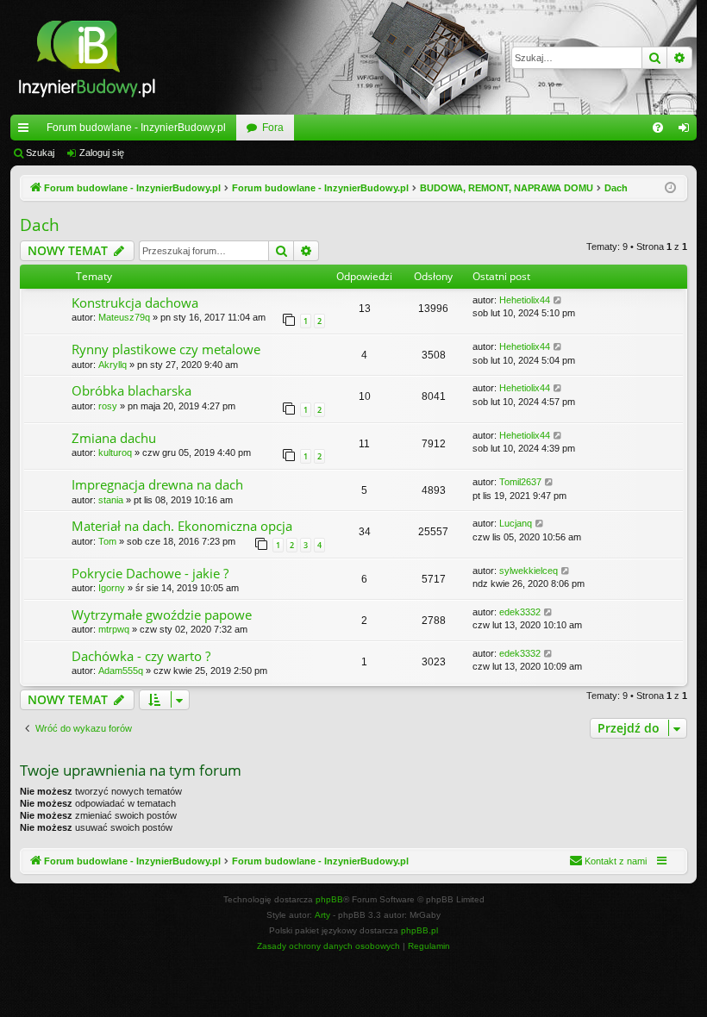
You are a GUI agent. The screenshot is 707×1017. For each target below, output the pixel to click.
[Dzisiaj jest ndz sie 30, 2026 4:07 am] (670, 188)
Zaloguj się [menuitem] (687, 131)
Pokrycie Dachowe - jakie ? (150, 573)
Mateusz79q (124, 317)
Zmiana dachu (114, 437)
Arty (322, 915)
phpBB (329, 899)
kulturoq (115, 452)
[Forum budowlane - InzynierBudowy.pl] (86, 57)
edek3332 (520, 612)
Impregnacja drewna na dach (157, 484)
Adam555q (120, 670)
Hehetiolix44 (524, 300)
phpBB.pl (419, 930)
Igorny (111, 588)
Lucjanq (515, 523)
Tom (107, 541)
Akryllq (112, 364)
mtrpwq (113, 629)
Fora (273, 128)
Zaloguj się (101, 152)
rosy (107, 406)
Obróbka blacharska (131, 390)
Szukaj (40, 152)
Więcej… (26, 131)
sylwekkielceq (528, 570)
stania (110, 500)
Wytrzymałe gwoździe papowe (162, 614)
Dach (39, 225)
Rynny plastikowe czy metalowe (166, 349)
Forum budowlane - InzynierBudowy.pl (136, 128)
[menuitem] (658, 127)
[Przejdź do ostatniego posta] (558, 300)
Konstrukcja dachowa (135, 302)
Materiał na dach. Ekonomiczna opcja (182, 525)
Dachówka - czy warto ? (141, 655)
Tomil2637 (520, 482)
